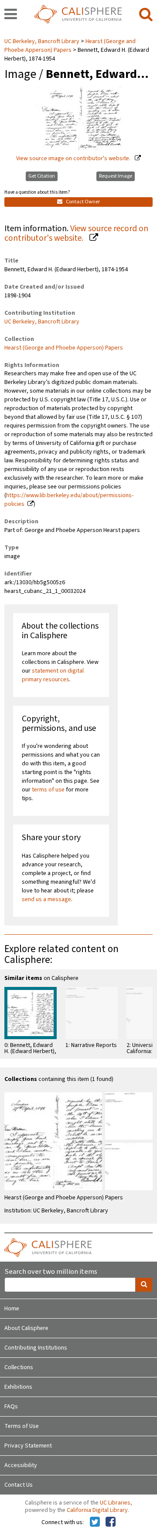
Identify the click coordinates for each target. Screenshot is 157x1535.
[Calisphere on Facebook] (111, 1522)
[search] (146, 14)
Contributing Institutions (35, 1347)
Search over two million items (50, 1272)
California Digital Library (97, 1510)
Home (11, 1308)
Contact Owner (82, 201)
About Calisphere (26, 1328)
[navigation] (10, 14)
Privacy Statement (28, 1445)
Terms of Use (21, 1426)
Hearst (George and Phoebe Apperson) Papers (70, 45)
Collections (18, 1367)
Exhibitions (18, 1387)
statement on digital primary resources (53, 675)
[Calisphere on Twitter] (95, 1522)
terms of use (48, 789)
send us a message (46, 899)
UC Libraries (115, 1502)
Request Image (115, 176)
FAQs (11, 1406)
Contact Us (18, 1485)
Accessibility (20, 1465)
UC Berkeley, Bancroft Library (42, 41)
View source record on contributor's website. (76, 233)
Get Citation (41, 176)
